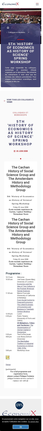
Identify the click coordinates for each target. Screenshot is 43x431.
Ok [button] (21, 427)
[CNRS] (19, 405)
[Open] (37, 4)
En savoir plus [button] (33, 422)
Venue (8, 365)
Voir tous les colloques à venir (18, 101)
